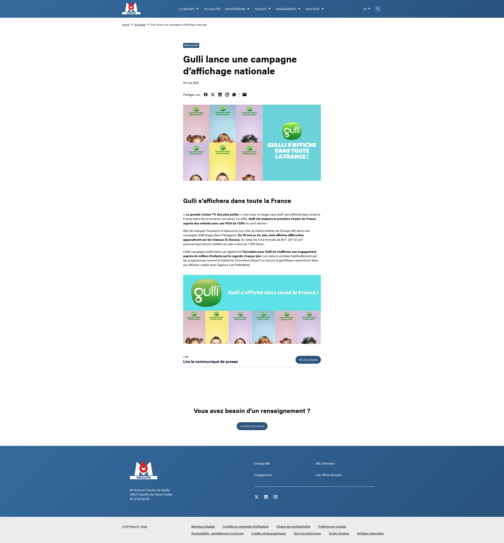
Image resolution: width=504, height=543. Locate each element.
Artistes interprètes (370, 533)
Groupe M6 (262, 463)
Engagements (286, 8)
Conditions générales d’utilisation (246, 526)
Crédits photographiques (268, 533)
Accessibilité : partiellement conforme (217, 533)
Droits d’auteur (339, 533)
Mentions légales (203, 526)
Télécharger (308, 360)
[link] (205, 94)
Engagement (263, 474)
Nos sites (313, 8)
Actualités (212, 8)
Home (125, 24)
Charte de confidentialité (293, 526)
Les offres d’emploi (329, 474)
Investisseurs (235, 8)
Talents (260, 8)
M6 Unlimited (325, 463)
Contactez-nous (252, 426)
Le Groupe (186, 8)
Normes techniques (307, 533)
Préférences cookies (332, 526)
